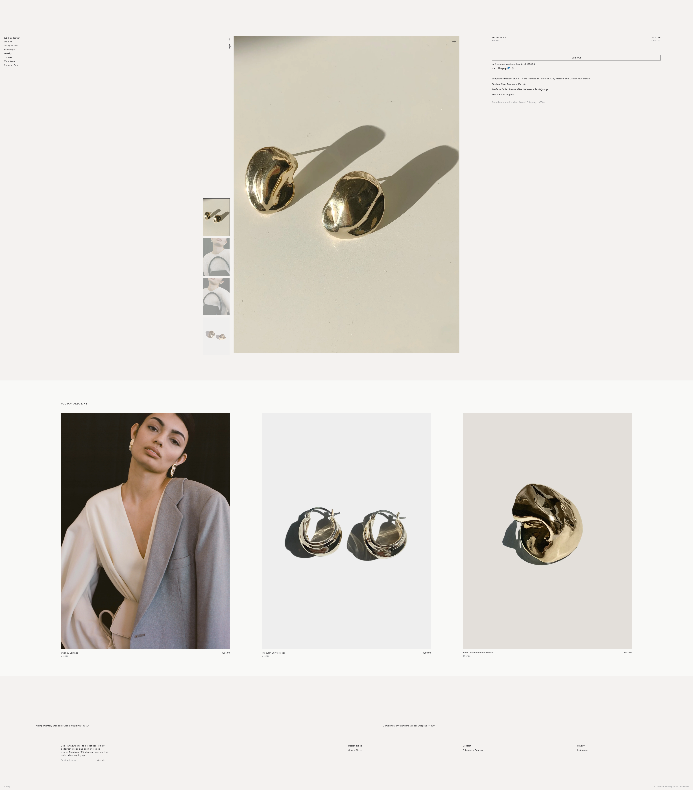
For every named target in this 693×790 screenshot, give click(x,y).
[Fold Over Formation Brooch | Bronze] (547, 535)
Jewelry (8, 53)
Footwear (8, 57)
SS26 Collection (12, 37)
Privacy (581, 745)
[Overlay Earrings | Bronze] (145, 535)
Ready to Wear (11, 45)
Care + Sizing (355, 750)
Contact (467, 745)
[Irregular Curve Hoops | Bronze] (346, 535)
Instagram (582, 750)
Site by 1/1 (684, 786)
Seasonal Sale (11, 65)
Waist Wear (10, 61)
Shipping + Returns (473, 750)
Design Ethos (355, 745)
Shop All (8, 41)
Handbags (9, 49)
